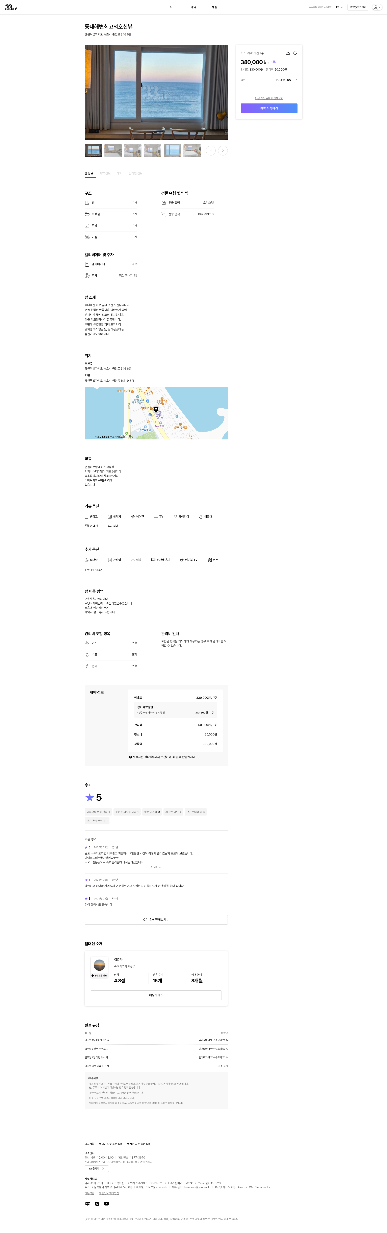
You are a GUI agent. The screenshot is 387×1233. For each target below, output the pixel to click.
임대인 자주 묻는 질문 (111, 1143)
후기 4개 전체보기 (154, 920)
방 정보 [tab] (89, 173)
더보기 (154, 867)
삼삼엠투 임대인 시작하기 (320, 7)
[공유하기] (287, 53)
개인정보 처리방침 (109, 1193)
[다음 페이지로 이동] (223, 150)
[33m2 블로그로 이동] (88, 1204)
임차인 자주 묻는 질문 (139, 1143)
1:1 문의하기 (95, 1168)
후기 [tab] (119, 173)
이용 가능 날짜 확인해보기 (269, 98)
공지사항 (89, 1143)
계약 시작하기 (269, 108)
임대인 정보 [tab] (136, 173)
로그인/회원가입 (358, 7)
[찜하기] (295, 53)
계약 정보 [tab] (105, 173)
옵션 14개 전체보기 (93, 570)
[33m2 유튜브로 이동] (106, 1204)
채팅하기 (154, 995)
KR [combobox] (337, 7)
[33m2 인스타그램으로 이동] (97, 1204)
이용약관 (89, 1193)
